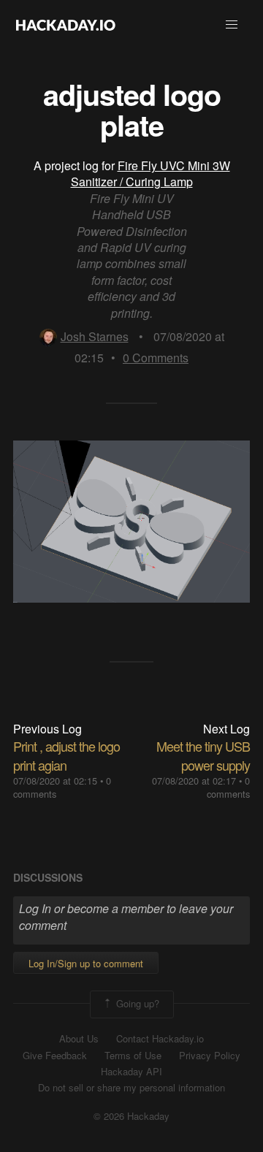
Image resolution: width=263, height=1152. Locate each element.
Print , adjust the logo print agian (66, 755)
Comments (155, 357)
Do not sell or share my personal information (131, 1087)
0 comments (228, 787)
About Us (79, 1038)
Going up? (136, 1003)
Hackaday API (131, 1071)
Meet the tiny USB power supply (203, 755)
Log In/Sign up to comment (85, 963)
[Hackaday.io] (66, 25)
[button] (231, 25)
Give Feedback (55, 1055)
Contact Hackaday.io (160, 1038)
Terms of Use (132, 1055)
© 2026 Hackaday (131, 1116)
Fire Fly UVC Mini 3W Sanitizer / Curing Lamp (150, 173)
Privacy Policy (209, 1055)
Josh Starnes (95, 336)
